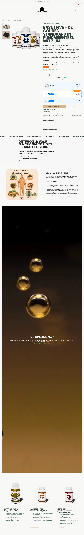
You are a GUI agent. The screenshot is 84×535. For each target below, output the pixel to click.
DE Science (10, 10)
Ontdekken (7, 527)
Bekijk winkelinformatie (76, 115)
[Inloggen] (78, 10)
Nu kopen (74, 106)
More (23, 10)
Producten (16, 10)
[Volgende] (81, 477)
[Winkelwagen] (81, 10)
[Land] (73, 10)
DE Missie (4, 10)
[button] (75, 10)
